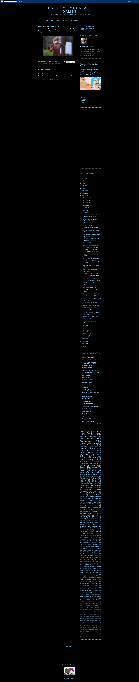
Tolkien (93, 471)
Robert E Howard (93, 522)
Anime (86, 611)
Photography (83, 539)
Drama (89, 587)
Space (99, 496)
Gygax (96, 493)
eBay (96, 513)
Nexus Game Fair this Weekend (91, 258)
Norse (95, 623)
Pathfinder (98, 552)
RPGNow (83, 99)
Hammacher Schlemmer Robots (91, 280)
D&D (95, 528)
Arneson (86, 601)
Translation (82, 635)
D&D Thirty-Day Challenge (93, 502)
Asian (91, 601)
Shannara (96, 598)
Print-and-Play (49, 20)
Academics (83, 515)
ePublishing (97, 530)
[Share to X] (70, 62)
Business (98, 561)
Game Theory (95, 603)
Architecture (82, 612)
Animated (82, 561)
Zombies (92, 540)
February (86, 333)
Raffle (91, 607)
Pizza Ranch (92, 625)
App (98, 611)
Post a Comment (43, 73)
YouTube (97, 432)
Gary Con (94, 506)
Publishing (89, 559)
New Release (95, 594)
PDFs (95, 537)
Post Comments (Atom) (52, 79)
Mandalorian (96, 622)
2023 (83, 181)
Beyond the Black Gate (88, 385)
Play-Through (86, 553)
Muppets (88, 605)
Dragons (95, 507)
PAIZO (82, 102)
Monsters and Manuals (88, 357)
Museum (94, 526)
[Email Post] (64, 61)
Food (90, 493)
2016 (83, 191)
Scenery (84, 577)
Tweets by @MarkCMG (86, 173)
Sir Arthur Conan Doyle (88, 566)
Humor (83, 436)
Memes (85, 623)
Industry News (85, 476)
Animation (82, 524)
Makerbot (89, 622)
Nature (88, 576)
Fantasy (94, 467)
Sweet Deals (84, 472)
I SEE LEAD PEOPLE (88, 404)
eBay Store (84, 97)
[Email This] (67, 62)
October (85, 202)
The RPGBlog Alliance (69, 678)
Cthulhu (96, 533)
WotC (89, 530)
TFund (96, 631)
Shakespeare (83, 555)
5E (82, 601)
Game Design (83, 509)
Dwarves (97, 614)
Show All (99, 423)
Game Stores (84, 572)
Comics (82, 485)
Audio (97, 612)
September (86, 205)
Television (61, 63)
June (84, 212)
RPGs (90, 434)
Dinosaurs (87, 603)
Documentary (91, 563)
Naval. (87, 594)
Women (87, 636)
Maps (81, 623)
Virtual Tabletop (94, 555)
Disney (89, 557)
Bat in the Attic (86, 377)
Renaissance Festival (92, 629)
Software (96, 577)
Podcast (94, 539)
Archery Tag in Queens (89, 225)
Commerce (97, 601)
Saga (99, 629)
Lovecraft (91, 592)
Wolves (82, 636)
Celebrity (89, 544)
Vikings (96, 559)
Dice (94, 478)
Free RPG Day (94, 570)
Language (82, 592)
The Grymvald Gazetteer (87, 28)
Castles (82, 544)
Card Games (91, 465)
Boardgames (85, 441)
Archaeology (90, 561)
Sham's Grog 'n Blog (88, 421)
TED (92, 631)
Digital (89, 581)
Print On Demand (86, 598)
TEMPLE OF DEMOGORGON (90, 372)
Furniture (96, 550)
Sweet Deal (86, 533)
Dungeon (95, 518)
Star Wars (97, 472)
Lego (97, 546)
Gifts (99, 535)
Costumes (82, 581)
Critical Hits (85, 387)
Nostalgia (83, 443)
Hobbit (95, 476)
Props (87, 607)
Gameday (86, 474)
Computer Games (93, 500)
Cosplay (81, 614)
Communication (94, 568)
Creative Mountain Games (69, 9)
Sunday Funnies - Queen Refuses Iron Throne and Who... (90, 220)
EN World (95, 504)
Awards (91, 495)
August (85, 207)
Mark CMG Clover (87, 46)
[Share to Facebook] (72, 62)
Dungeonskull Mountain (89, 418)
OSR (100, 623)
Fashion (98, 495)
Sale (81, 520)
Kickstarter (90, 445)
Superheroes (53, 63)
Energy (91, 515)
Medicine (82, 522)
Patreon (99, 596)
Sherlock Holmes (96, 564)
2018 (83, 188)
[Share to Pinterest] (74, 62)
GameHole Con (97, 618)
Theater (99, 566)
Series (90, 577)
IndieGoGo (82, 574)
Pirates (89, 548)
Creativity (82, 550)
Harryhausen (97, 581)
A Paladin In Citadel (88, 367)
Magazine (82, 548)
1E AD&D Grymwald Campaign (92, 531)
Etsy (87, 570)
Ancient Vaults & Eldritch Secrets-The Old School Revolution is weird (89, 363)
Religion (97, 607)
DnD (94, 458)
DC (86, 614)
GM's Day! (65, 20)
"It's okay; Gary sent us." (89, 390)
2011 (83, 343)
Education (86, 491)
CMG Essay (97, 485)
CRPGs (96, 579)
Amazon (82, 587)
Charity (96, 520)
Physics (81, 607)
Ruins (81, 609)
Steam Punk (92, 599)
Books (95, 474)
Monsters (82, 530)
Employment (83, 535)
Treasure (88, 635)
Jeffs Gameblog (86, 411)
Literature (83, 482)
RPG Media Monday (88, 496)
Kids (83, 564)
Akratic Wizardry (87, 382)
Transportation (84, 528)
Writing (82, 507)
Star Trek (94, 482)
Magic (83, 622)
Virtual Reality (86, 585)
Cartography (95, 542)
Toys (84, 487)
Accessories (96, 443)
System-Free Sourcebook (91, 609)
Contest (94, 524)
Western (96, 585)
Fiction (89, 485)
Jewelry (89, 590)
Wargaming (84, 461)
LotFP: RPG (85, 416)
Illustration (82, 546)
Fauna (82, 618)
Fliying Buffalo (89, 618)
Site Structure (74, 20)
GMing (96, 498)
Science (82, 467)
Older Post (74, 76)
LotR (83, 583)
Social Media (83, 599)
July (84, 210)
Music (95, 491)
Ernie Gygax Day (84, 616)
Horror (81, 502)
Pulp (88, 627)
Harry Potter (83, 552)
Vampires (88, 579)
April (84, 328)
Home (40, 20)
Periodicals (84, 625)
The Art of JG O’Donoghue (90, 278)
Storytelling (83, 540)
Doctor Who (86, 498)
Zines (99, 599)
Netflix (93, 576)
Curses (81, 603)
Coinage (82, 557)
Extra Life (98, 616)
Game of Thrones (93, 487)
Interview (98, 509)
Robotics (85, 504)
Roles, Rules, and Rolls (89, 359)
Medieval (82, 495)
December (86, 198)
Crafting (96, 544)
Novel (81, 559)
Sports (81, 579)
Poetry (99, 576)
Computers (83, 493)
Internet (90, 574)
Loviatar (81, 605)
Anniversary (92, 611)
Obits (88, 507)
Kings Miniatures (87, 414)
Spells (82, 631)
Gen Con (83, 620)
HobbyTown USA (97, 620)
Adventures (84, 478)
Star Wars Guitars (88, 243)
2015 (83, 193)
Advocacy (84, 568)
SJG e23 (83, 104)
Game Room (92, 535)
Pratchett (89, 583)
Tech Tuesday (86, 459)
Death (81, 570)
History (95, 483)
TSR (91, 509)
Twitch (93, 635)
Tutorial (89, 513)
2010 (83, 346)
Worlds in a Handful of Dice (90, 406)
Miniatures (83, 489)
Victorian (99, 635)
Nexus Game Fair (84, 596)
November (86, 200)
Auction (88, 518)
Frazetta (96, 587)
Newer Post (41, 76)
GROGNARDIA (86, 375)
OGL (93, 596)
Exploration (92, 616)
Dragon (89, 550)
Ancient (88, 520)
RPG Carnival (97, 583)
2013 (83, 339)
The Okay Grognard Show (92, 633)
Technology (84, 450)
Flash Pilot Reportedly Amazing (91, 227)
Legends (96, 557)
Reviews (46, 63)
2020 (83, 183)
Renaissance (83, 629)
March (85, 331)
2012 (83, 341)
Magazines (89, 517)
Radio (96, 553)
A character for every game (90, 370)
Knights (96, 590)
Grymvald (95, 572)
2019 (83, 186)
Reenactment (95, 627)
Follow (57, 20)
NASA (87, 564)
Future (99, 563)
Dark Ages (91, 614)
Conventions (84, 447)
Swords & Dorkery (87, 399)
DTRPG (83, 101)
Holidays (83, 480)
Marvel (82, 513)
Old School (84, 469)
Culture (84, 563)
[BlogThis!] (69, 62)
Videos (83, 432)
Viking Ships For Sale (89, 310)
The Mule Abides (87, 409)
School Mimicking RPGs (89, 287)
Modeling (82, 576)
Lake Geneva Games (95, 489)
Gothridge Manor (87, 396)
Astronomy (90, 612)
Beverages (95, 511)
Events (90, 439)
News (96, 517)
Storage (87, 631)
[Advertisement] (87, 137)
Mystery (91, 552)
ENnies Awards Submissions (91, 305)
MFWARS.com (85, 30)
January (85, 336)
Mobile (90, 623)
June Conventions (88, 307)
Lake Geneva (90, 546)
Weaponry (96, 548)
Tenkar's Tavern (86, 401)
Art (81, 465)
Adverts (88, 542)
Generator (89, 620)
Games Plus (83, 506)
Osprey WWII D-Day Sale (90, 302)
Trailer (94, 480)
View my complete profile (88, 55)
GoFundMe (83, 526)
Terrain (82, 518)
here (42, 33)
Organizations (96, 605)
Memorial (96, 574)
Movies (97, 436)
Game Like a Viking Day (87, 588)
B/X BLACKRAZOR (87, 380)
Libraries (86, 537)
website (82, 500)
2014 (83, 195)
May (84, 326)
